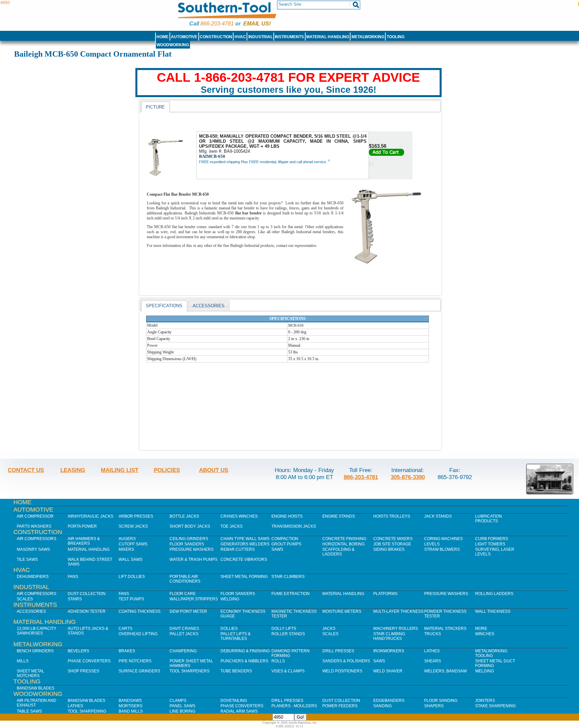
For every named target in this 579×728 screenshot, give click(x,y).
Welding (229, 599)
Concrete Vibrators (243, 559)
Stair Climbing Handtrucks (389, 636)
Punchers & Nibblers (244, 661)
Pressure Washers (191, 549)
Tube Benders (236, 671)
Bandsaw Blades (35, 688)
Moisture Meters (341, 611)
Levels (432, 544)
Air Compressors (36, 538)
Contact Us (26, 470)
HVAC (240, 37)
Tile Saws (27, 559)
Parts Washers (34, 526)
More (481, 628)
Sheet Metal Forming (244, 576)
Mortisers (130, 706)
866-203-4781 (217, 23)
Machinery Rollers (395, 628)
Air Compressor (35, 516)
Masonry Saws (33, 549)
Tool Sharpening (87, 711)
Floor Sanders (187, 544)
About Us (213, 470)
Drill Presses (338, 651)
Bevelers (78, 651)
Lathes (432, 651)
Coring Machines (443, 538)
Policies (167, 470)
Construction (216, 37)
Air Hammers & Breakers (84, 541)
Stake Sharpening (495, 706)
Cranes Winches (239, 516)
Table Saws (29, 711)
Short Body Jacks (190, 526)
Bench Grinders (35, 651)
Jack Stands (438, 516)
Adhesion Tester (87, 611)
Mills (22, 661)
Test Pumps (131, 599)
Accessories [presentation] (208, 305)
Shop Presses (83, 671)
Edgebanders (388, 700)
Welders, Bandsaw (445, 671)
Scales (25, 599)
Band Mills (131, 711)
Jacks (328, 628)
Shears (432, 661)
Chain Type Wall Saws (244, 538)
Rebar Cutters (237, 549)
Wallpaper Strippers (194, 599)
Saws (277, 549)
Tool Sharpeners (189, 671)
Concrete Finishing (344, 538)
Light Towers (490, 544)
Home (162, 37)
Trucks (432, 634)
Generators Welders (244, 544)
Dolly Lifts (283, 628)
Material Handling (327, 37)
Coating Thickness (139, 611)
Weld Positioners (342, 671)
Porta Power (82, 526)
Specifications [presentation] (164, 305)
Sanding (382, 706)
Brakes (127, 651)
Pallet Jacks (184, 634)
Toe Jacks (231, 526)
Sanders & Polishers (346, 661)
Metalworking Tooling (491, 653)
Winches (484, 634)
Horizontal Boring (343, 544)
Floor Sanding (440, 700)
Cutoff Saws (133, 544)
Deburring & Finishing (245, 651)
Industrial (260, 37)
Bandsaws (130, 700)
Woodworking (172, 45)
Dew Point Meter (188, 611)
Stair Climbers (288, 576)
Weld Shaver (387, 671)
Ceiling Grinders (189, 538)
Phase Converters (89, 661)
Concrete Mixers (392, 538)
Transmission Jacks (293, 526)
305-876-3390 (408, 477)
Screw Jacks (133, 526)
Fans (73, 576)
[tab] (155, 107)
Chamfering (183, 651)
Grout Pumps (286, 544)
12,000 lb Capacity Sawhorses (36, 631)
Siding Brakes (388, 549)
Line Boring (182, 711)
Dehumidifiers (33, 576)
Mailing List (119, 470)
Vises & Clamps (288, 671)
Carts (125, 628)
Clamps (178, 700)
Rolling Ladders (494, 593)
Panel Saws (182, 706)
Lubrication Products (488, 518)
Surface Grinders (139, 671)
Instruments (289, 37)
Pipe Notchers (135, 661)
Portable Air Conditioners (185, 579)
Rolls (278, 661)
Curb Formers (491, 538)
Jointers (485, 700)
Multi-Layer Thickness (398, 611)
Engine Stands (338, 516)
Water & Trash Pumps (193, 559)
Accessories (31, 611)
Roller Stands (288, 634)
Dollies (229, 628)
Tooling (395, 37)
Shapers (434, 706)
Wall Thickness (492, 611)
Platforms (385, 593)
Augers (127, 538)
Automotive (184, 37)
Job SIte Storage (392, 544)
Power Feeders (340, 706)
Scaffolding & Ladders (338, 551)
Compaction (284, 538)
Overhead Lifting (138, 634)
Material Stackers (445, 628)
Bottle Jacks (184, 516)
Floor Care (183, 593)
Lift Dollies (132, 576)
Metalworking (367, 37)
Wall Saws (130, 559)
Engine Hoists (287, 516)
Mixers (126, 549)
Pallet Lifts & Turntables (235, 636)
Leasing (72, 470)
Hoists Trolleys (391, 516)
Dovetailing (233, 700)
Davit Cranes (184, 628)
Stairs (75, 599)
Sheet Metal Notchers (30, 673)
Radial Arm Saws (239, 711)
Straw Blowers (442, 549)
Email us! (257, 23)
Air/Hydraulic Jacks (90, 516)
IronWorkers (388, 651)
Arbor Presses (136, 516)
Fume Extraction (290, 593)
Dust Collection (87, 593)
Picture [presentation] (155, 107)
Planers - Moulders (294, 706)
